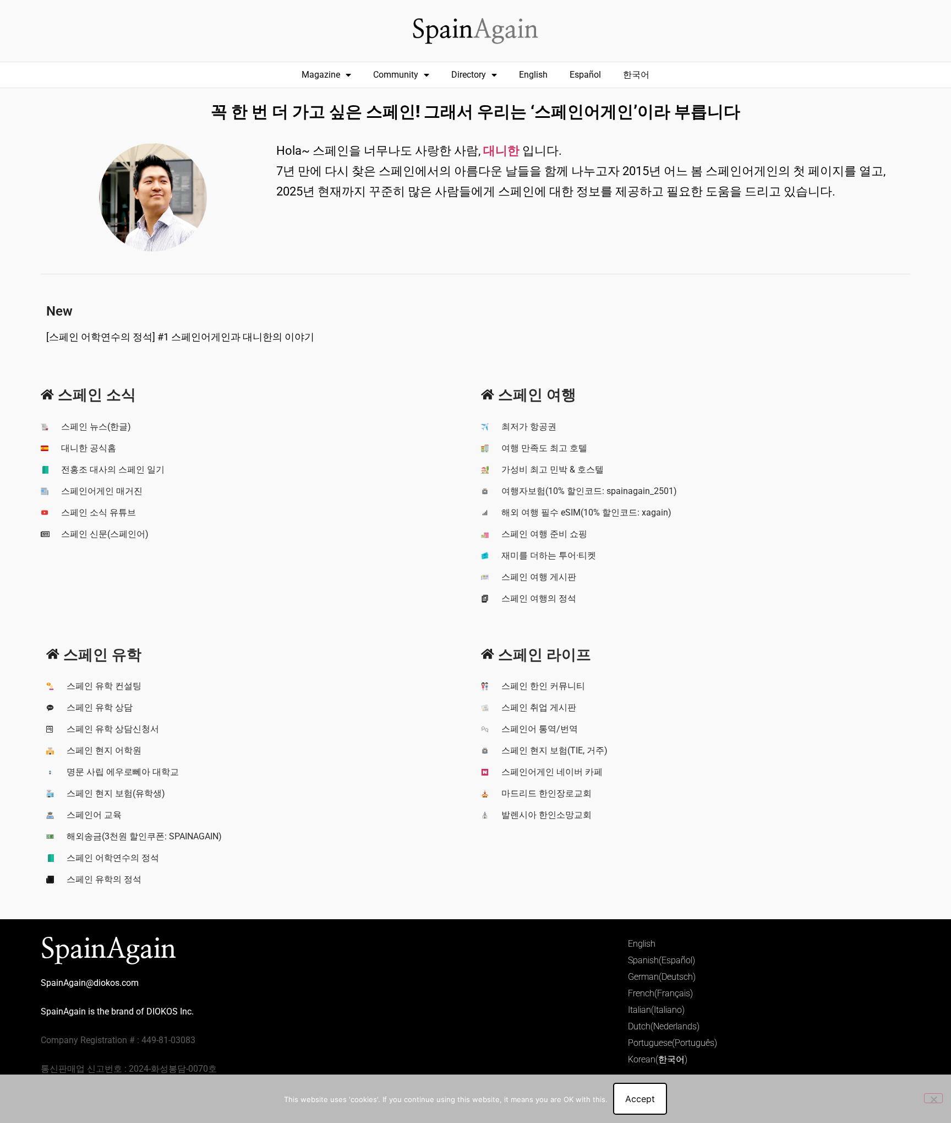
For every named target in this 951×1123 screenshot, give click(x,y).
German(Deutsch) (662, 977)
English (533, 74)
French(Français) (660, 993)
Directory (468, 74)
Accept (640, 1098)
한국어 (636, 74)
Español (585, 74)
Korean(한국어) (657, 1059)
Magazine (321, 74)
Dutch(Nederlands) (663, 1026)
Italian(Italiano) (656, 1010)
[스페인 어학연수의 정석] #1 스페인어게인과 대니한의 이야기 (180, 337)
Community (395, 74)
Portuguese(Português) (672, 1043)
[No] (933, 1098)
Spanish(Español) (661, 960)
